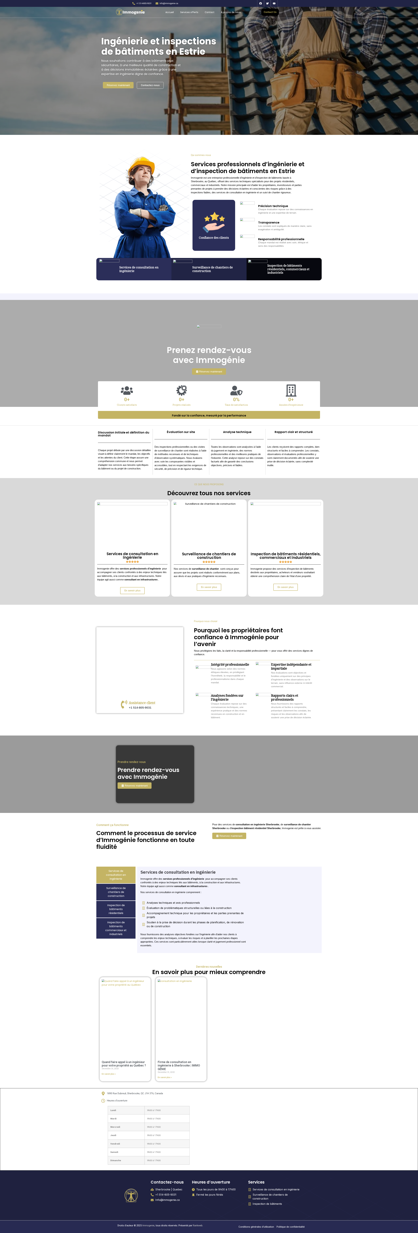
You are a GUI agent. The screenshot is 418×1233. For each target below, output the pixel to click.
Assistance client (142, 703)
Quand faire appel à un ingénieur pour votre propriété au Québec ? (124, 1063)
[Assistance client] (124, 704)
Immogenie (148, 1225)
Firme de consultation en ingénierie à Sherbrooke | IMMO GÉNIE (179, 1065)
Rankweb (197, 1225)
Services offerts (189, 12)
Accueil (169, 12)
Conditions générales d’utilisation (256, 1226)
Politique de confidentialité (291, 1226)
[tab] (116, 875)
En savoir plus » (109, 1074)
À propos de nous (231, 12)
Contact (209, 12)
